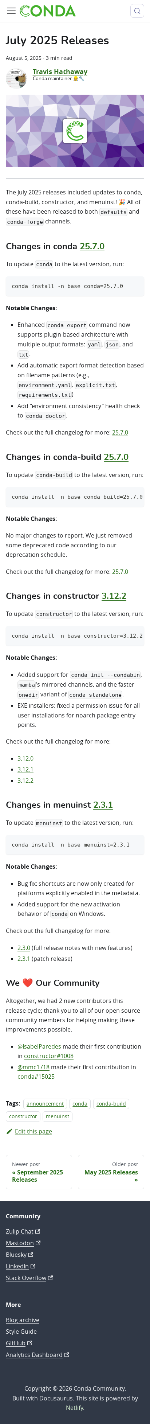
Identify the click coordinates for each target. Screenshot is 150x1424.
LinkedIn (17, 1266)
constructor (23, 1116)
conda (79, 1103)
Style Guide (21, 1331)
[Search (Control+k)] (137, 11)
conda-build (111, 1103)
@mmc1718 (33, 1067)
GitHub (15, 1343)
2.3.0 (23, 948)
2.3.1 (103, 805)
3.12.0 (25, 758)
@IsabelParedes (39, 1046)
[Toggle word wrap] (122, 496)
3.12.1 (25, 769)
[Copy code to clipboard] (135, 285)
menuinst (57, 1116)
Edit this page (33, 1131)
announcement (45, 1103)
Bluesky (16, 1255)
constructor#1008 (49, 1056)
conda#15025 (36, 1077)
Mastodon (20, 1243)
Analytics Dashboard (34, 1355)
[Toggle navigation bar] (11, 10)
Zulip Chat (19, 1231)
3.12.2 (114, 596)
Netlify (74, 1408)
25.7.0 (92, 246)
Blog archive (22, 1320)
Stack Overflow (26, 1278)
